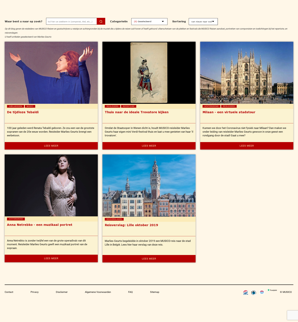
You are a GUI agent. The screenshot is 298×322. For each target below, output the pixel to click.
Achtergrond (211, 106)
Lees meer (51, 145)
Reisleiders (112, 106)
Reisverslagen (114, 219)
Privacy (35, 292)
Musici (30, 106)
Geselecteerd (142, 21)
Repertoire (128, 106)
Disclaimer (62, 292)
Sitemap (154, 292)
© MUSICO (286, 292)
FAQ (130, 292)
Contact (9, 292)
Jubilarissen (15, 106)
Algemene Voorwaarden (98, 292)
